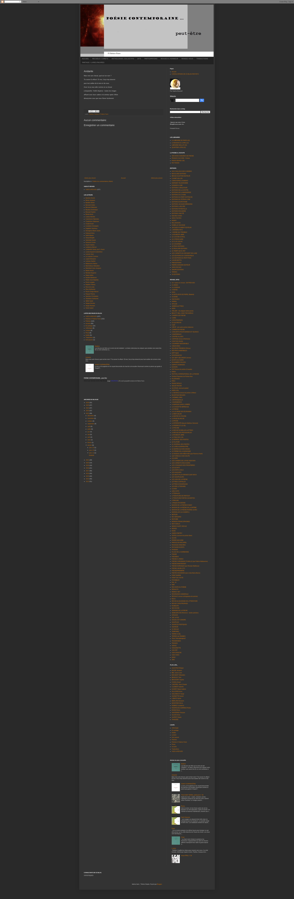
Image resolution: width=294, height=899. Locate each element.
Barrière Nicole (90, 198)
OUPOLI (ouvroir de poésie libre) (182, 535)
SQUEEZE (175, 627)
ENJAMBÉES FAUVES (179, 362)
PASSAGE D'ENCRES (179, 545)
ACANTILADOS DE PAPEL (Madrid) (183, 294)
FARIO (174, 372)
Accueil (123, 178)
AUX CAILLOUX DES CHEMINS (182, 171)
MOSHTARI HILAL (177, 703)
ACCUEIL (85, 59)
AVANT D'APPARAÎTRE (102, 364)
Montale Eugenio (91, 273)
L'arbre (174, 848)
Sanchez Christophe (92, 296)
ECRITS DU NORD (178, 360)
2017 (87, 471)
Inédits (88, 335)
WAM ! (174, 657)
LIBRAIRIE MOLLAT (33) (179, 145)
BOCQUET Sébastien (178, 675)
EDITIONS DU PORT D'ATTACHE (182, 197)
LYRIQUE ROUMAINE (178, 503)
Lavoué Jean (90, 254)
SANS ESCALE (176, 267)
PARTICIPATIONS (150, 59)
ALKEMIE (175, 297)
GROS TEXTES (176, 218)
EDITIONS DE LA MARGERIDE (181, 192)
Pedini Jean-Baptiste (92, 280)
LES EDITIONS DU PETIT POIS (181, 258)
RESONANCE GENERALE (180, 594)
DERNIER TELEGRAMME (180, 183)
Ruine (183, 806)
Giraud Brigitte (90, 238)
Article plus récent (90, 178)
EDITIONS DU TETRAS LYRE (181, 199)
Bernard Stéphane (91, 207)
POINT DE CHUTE (177, 577)
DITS (139, 59)
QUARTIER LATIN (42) (179, 147)
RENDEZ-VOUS (187, 59)
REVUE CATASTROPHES (180, 603)
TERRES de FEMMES (178, 636)
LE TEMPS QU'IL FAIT (178, 251)
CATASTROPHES (177, 320)
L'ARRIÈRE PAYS (177, 230)
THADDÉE (175, 719)
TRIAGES (175, 643)
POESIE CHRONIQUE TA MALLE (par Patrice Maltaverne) (190, 561)
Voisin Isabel (89, 308)
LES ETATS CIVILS (178, 470)
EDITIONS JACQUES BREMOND (182, 204)
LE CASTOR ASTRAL (178, 237)
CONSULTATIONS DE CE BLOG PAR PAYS (185, 74)
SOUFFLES (175, 622)
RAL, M (174, 582)
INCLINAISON (176, 223)
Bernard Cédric (90, 205)
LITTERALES (176, 493)
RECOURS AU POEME (179, 587)
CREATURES (176, 346)
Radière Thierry (90, 284)
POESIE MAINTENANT (179, 563)
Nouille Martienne (91, 277)
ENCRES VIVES (177, 216)
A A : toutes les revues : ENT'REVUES (183, 283)
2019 (87, 465)
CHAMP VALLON (177, 178)
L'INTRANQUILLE (177, 400)
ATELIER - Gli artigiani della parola (182, 311)
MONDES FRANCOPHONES (181, 521)
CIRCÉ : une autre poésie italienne (182, 327)
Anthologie (89, 328)
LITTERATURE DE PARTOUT (181, 496)
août (89, 426)
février (90, 442)
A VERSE (175, 290)
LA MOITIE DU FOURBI (179, 416)
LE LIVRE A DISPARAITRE (180, 446)
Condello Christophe (92, 226)
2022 (87, 413)
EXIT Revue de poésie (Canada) (182, 369)
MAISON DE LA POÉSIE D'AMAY (182, 505)
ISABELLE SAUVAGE (178, 225)
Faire (173, 828)
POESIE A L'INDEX (177, 559)
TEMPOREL (175, 631)
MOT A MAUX (176, 524)
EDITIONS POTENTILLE (179, 209)
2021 (87, 460)
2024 (87, 408)
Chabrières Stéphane (92, 221)
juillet (89, 429)
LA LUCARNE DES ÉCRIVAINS (181, 411)
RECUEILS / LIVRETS (100, 59)
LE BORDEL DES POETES (180, 439)
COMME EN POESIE (178, 329)
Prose (87, 333)
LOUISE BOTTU (177, 260)
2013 (87, 481)
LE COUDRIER (176, 244)
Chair (183, 837)
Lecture (88, 330)
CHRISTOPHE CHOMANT (180, 180)
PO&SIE (174, 554)
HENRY (174, 220)
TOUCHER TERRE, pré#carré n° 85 (192, 795)
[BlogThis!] (91, 111)
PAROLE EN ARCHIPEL (179, 542)
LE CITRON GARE (177, 239)
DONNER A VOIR (177, 185)
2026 (87, 402)
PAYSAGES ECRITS (178, 547)
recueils (88, 323)
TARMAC (174, 272)
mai (89, 434)
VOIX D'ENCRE (176, 652)
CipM (173, 325)
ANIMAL (174, 301)
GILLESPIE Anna (177, 691)
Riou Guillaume (90, 289)
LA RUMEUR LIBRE (178, 234)
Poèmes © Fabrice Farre (101, 114)
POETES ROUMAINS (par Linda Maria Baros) (186, 573)
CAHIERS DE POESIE (179, 315)
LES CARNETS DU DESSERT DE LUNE (184, 253)
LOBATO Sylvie (176, 698)
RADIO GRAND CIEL (178, 160)
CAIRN (174, 318)
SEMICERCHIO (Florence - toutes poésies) (185, 613)
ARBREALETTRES (178, 306)
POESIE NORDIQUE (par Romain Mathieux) (185, 566)
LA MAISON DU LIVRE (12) (180, 143)
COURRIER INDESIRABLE (180, 343)
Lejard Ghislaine (91, 259)
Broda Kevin (89, 214)
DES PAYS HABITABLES (179, 350)
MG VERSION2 (176, 517)
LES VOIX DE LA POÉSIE (180, 479)
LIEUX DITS (175, 491)
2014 (87, 479)
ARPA (173, 308)
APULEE (174, 304)
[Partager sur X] (94, 111)
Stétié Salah (89, 301)
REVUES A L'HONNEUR (169, 59)
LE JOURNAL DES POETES (180, 444)
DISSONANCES (177, 355)
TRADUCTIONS (202, 59)
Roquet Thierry (90, 294)
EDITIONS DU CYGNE (179, 195)
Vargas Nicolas (90, 303)
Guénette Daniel (91, 240)
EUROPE (175, 367)
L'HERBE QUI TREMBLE (179, 232)
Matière (97, 346)
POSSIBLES (175, 580)
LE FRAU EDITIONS (178, 246)
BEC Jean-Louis (177, 673)
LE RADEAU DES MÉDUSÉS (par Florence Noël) (187, 453)
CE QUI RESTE (176, 322)
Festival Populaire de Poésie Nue (182, 376)
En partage (89, 326)
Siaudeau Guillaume (92, 298)
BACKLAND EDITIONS (179, 173)
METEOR (175, 514)
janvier (90, 445)
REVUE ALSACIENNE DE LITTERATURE (185, 601)
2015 (87, 476)
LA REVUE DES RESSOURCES (182, 432)
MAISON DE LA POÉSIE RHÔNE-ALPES (184, 510)
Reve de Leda (90, 287)
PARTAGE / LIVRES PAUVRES (93, 62)
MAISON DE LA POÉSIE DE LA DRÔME (184, 507)
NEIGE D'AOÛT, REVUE (179, 526)
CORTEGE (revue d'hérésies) (181, 339)
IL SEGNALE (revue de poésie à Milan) (184, 393)
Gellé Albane (90, 235)
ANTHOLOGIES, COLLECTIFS (123, 59)
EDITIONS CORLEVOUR (179, 188)
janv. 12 (91, 453)
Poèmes (91, 114)
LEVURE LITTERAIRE (179, 486)
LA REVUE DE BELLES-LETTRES (182, 430)
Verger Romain (90, 306)
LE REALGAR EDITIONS (179, 248)
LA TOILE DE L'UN (177, 437)
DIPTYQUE (175, 353)
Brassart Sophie (91, 212)
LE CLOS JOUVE (177, 241)
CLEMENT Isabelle (178, 687)
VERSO (174, 645)
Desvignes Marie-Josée (93, 231)
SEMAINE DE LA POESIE (180, 610)
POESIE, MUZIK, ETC (178, 568)
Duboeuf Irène (90, 233)
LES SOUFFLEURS (178, 477)
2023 (87, 410)
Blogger (159, 884)
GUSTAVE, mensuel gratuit (180, 388)
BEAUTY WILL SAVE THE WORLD (182, 313)
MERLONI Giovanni (178, 701)
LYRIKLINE (175, 500)
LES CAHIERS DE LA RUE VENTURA (183, 460)
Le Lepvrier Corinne (92, 256)
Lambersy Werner (91, 247)
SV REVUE (175, 629)
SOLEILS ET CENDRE (179, 620)
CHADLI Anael (176, 682)
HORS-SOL (175, 390)
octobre (90, 421)
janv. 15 (91, 450)
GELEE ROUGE (177, 386)
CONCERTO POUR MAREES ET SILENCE (185, 332)
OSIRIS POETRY (177, 533)
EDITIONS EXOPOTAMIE (179, 202)
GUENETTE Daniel (178, 696)
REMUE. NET (176, 592)
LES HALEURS (176, 472)
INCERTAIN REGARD (178, 395)
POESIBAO (175, 556)
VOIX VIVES (175, 655)
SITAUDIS (175, 615)
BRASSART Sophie (178, 680)
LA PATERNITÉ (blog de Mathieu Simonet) (185, 423)
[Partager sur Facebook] (96, 111)
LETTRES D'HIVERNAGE (180, 484)
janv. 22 (91, 447)
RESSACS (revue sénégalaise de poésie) (185, 596)
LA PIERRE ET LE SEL (179, 425)
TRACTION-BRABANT (179, 638)
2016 (87, 473)
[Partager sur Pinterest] (98, 111)
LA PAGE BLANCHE (178, 418)
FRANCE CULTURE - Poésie (181, 158)
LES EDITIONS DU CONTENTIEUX (183, 255)
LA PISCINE (175, 428)
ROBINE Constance (178, 705)
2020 (87, 463)
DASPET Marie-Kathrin (179, 689)
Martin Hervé (90, 270)
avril (89, 437)
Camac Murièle (90, 217)
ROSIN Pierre (176, 710)
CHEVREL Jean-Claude (179, 684)
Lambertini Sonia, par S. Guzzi (95, 249)
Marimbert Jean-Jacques (93, 268)
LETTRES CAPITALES (179, 482)
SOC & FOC (175, 617)
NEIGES (174, 528)
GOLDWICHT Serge (178, 694)
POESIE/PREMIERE (178, 570)
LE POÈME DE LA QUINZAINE (181, 451)
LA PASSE (175, 421)
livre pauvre (89, 340)
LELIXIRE (175, 458)
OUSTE (174, 538)
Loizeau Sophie (90, 261)
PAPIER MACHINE (177, 540)
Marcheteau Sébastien (93, 266)
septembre (91, 424)
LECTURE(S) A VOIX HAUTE (181, 456)
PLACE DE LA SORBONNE (180, 552)
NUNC (174, 531)
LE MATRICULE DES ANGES (181, 449)
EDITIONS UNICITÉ (178, 213)
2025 (87, 405)
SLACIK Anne (176, 715)
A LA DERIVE (176, 287)
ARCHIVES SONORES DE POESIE (183, 156)
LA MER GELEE (177, 414)
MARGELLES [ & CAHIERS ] (180, 512)
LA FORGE (175, 409)
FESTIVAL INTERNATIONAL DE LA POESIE (185, 374)
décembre (91, 415)
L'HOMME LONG (177, 397)
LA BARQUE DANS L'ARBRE (181, 404)
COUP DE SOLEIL (177, 341)
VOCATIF (174, 650)
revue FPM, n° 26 (186, 855)
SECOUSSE (175, 608)
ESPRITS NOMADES (178, 365)
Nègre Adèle (89, 275)
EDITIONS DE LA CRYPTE (180, 190)
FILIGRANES (176, 379)
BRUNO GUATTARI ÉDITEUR (181, 176)
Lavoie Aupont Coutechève (94, 252)
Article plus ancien (157, 178)
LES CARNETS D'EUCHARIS (181, 463)
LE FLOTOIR (176, 442)
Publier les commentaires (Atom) (102, 181)
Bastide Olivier (90, 202)
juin (89, 432)
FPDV (173, 381)
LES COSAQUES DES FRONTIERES (183, 465)
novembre (91, 418)
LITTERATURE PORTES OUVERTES (183, 498)
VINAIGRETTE (176, 648)
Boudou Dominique (92, 210)
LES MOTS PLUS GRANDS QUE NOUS (184, 475)
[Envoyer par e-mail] (89, 111)
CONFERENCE (176, 334)
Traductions (89, 337)
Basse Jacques (90, 200)
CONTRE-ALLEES (177, 336)
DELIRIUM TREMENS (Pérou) (181, 348)
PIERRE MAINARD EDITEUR (181, 265)
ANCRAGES (176, 299)
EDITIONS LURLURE (178, 206)
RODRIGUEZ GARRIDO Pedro (181, 708)
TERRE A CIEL (176, 634)
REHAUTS (175, 589)
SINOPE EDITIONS (178, 269)
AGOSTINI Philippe (178, 668)
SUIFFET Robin (176, 717)
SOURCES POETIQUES (179, 624)
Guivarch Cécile (91, 242)
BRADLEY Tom (176, 677)
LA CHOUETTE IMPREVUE (180, 407)
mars (89, 440)
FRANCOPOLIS (177, 383)
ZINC (173, 659)
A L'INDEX (175, 285)
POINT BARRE (176, 575)
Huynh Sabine (90, 245)
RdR (173, 584)
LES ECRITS (176, 467)
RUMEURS (175, 606)
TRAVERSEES (176, 641)
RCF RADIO (175, 163)
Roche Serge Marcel (92, 291)
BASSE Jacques (177, 670)
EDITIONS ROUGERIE (179, 211)
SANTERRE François (178, 712)
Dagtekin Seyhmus (91, 228)
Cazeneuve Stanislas (92, 219)
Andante (88, 357)
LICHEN (174, 489)
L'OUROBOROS (177, 402)
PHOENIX (175, 549)
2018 (87, 468)
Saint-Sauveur (185, 817)
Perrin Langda (90, 282)
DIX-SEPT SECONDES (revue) (181, 358)
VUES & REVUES (91, 189)
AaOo (173, 292)
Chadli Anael (90, 224)
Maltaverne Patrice (91, 263)
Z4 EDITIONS (176, 274)
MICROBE (175, 519)
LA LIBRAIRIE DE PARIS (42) (181, 140)
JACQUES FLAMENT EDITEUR (181, 227)
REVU (174, 599)
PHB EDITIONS (176, 262)
